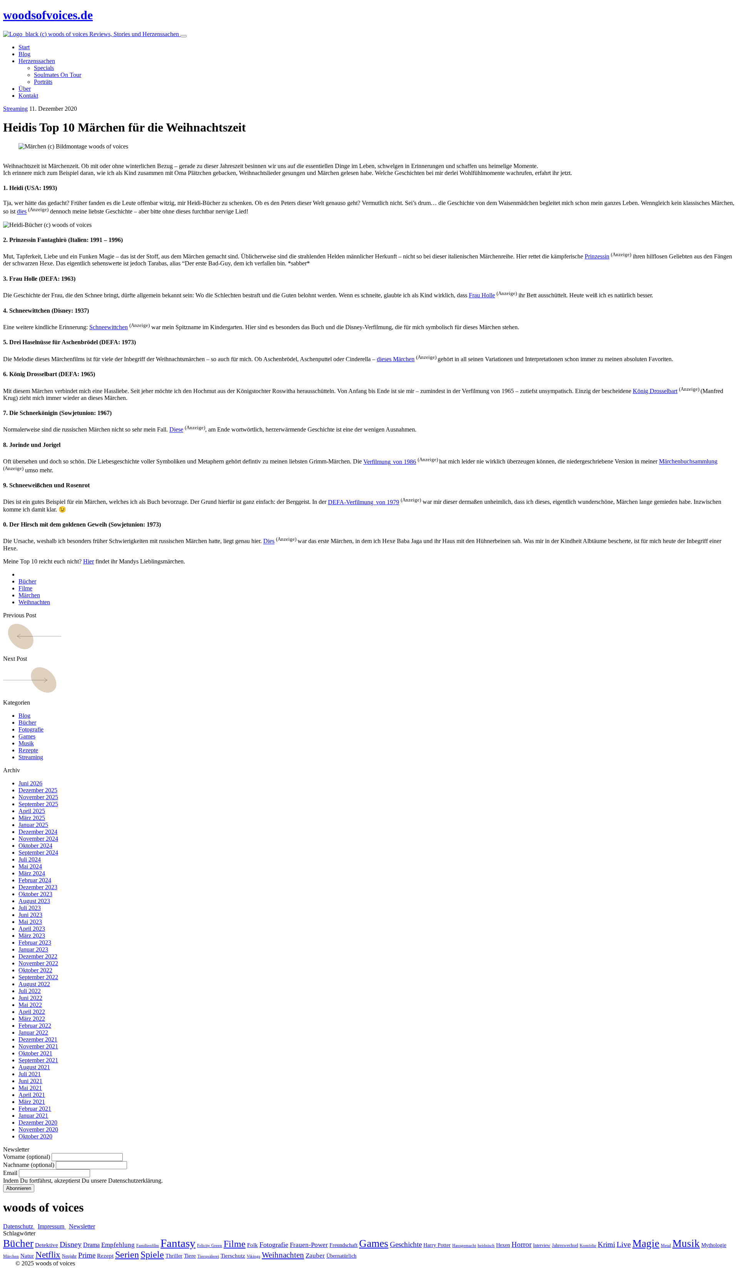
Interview (541, 1245)
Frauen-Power (309, 1244)
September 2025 (38, 804)
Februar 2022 (34, 1025)
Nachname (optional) (28, 1165)
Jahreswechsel (565, 1245)
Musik (26, 743)
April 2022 (31, 1011)
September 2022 (38, 977)
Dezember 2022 (37, 956)
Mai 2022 (30, 1005)
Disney (71, 1244)
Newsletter (82, 1226)
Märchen (29, 595)
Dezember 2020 (37, 1122)
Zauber (315, 1255)
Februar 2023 (34, 942)
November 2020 (38, 1129)
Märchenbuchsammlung (688, 461)
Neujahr (69, 1256)
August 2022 (34, 984)
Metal (666, 1245)
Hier (88, 561)
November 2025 (38, 797)
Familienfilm (147, 1245)
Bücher (27, 581)
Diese (176, 430)
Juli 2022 (29, 991)
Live (624, 1244)
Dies (268, 541)
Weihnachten (34, 602)
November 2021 (38, 1046)
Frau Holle (482, 295)
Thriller (174, 1256)
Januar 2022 (33, 1032)
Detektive (46, 1245)
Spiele (152, 1255)
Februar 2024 (34, 880)
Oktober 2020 (35, 1136)
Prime (86, 1255)
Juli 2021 (29, 1074)
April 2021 (31, 1095)
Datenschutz (19, 1226)
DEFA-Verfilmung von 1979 (363, 502)
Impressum (52, 1226)
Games (26, 736)
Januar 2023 (33, 949)
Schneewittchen (108, 327)
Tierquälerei (208, 1256)
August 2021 (34, 1067)
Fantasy (178, 1243)
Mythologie (713, 1245)
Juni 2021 (30, 1081)
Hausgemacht (464, 1245)
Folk (252, 1245)
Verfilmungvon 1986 (389, 461)
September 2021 (38, 1060)
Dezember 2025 (37, 790)
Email (10, 1173)
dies (22, 211)
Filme (25, 588)
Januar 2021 (33, 1115)
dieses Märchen (396, 359)
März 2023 (31, 935)
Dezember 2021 (37, 1039)
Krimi (606, 1244)
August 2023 (34, 901)
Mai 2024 (30, 866)
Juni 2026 (30, 783)
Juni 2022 (30, 998)
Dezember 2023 (37, 887)
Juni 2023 (30, 915)
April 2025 (31, 811)
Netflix (47, 1255)
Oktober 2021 (35, 1053)
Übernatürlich (341, 1256)
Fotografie (30, 729)
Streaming (15, 108)
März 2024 (31, 873)
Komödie (588, 1245)
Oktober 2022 (35, 970)
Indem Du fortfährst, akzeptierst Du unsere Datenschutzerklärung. (83, 1180)
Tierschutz (233, 1256)
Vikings (253, 1256)
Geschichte (406, 1244)
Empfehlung (118, 1244)
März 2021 (31, 1101)
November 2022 (38, 963)
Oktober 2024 (35, 845)
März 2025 (31, 818)
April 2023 (31, 928)
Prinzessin (597, 256)
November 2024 (38, 838)
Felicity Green (209, 1245)
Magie (645, 1243)
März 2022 (31, 1018)
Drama (91, 1245)
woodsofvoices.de (48, 15)
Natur (27, 1256)
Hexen (503, 1245)
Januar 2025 (33, 825)
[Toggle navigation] (184, 36)
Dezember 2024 (37, 831)
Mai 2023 (30, 921)
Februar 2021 (34, 1108)
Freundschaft (343, 1245)
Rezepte (28, 750)
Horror (522, 1244)
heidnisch (486, 1245)
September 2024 (38, 852)
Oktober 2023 (35, 894)
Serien (127, 1255)
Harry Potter (437, 1245)
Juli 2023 (29, 908)
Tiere (190, 1256)
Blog (24, 715)
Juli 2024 (29, 859)
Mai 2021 (30, 1088)
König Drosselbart (655, 391)
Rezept (105, 1256)
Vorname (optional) (26, 1156)
